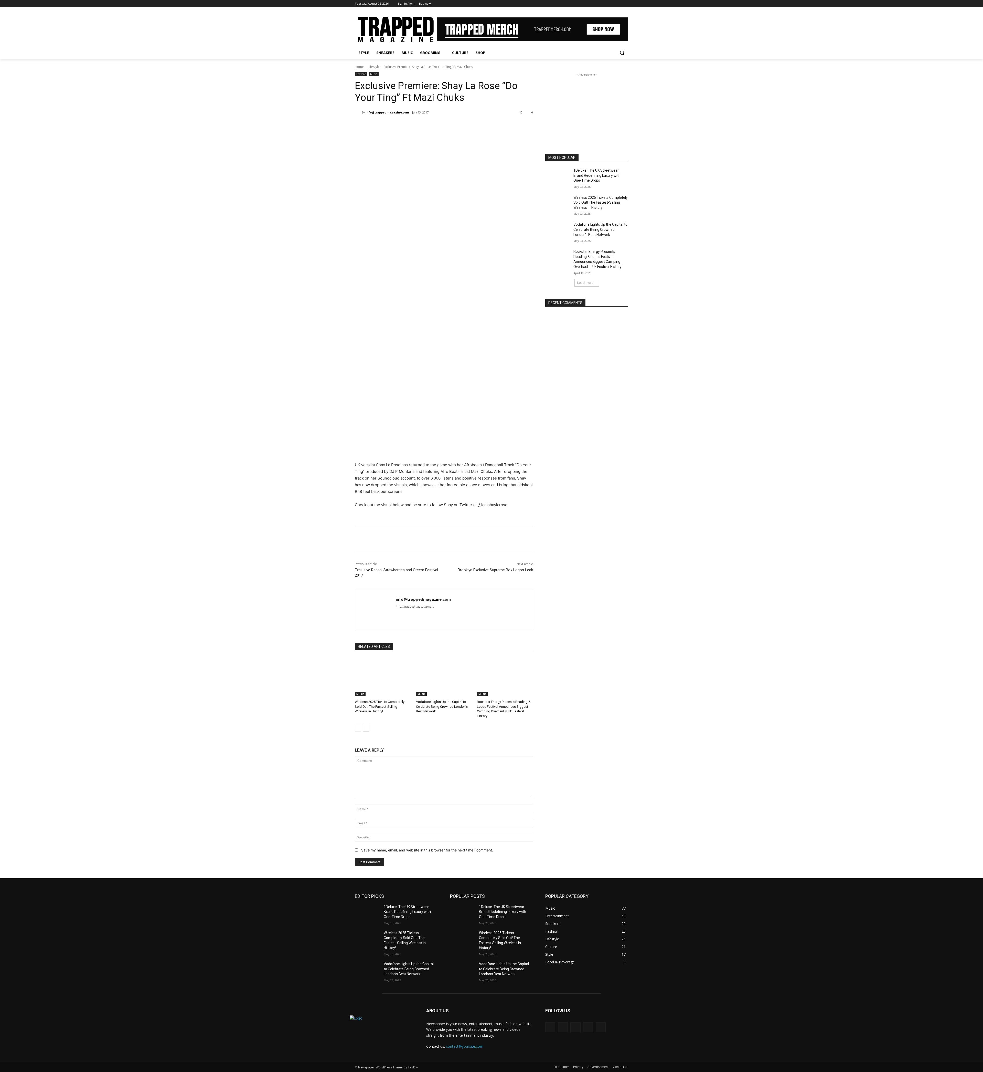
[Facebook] (597, 4)
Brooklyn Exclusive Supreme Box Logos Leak (495, 570)
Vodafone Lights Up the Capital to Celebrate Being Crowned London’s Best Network (442, 706)
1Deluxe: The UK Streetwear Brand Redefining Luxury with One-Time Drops (597, 175)
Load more (585, 282)
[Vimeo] (618, 4)
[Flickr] (575, 1027)
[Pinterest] (415, 125)
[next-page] (366, 728)
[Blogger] (550, 1027)
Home (359, 67)
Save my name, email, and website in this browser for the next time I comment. (427, 850)
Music (373, 74)
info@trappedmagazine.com (387, 112)
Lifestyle (374, 67)
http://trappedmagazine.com (415, 606)
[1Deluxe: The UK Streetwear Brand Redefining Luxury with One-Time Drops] (557, 176)
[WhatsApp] (427, 125)
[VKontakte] (601, 1027)
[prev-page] (358, 728)
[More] (439, 125)
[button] (622, 53)
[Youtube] (625, 4)
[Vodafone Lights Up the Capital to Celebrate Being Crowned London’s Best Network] (444, 676)
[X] (611, 4)
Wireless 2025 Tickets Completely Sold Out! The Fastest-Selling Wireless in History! (379, 706)
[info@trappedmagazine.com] (358, 112)
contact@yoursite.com (464, 1046)
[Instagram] (604, 4)
